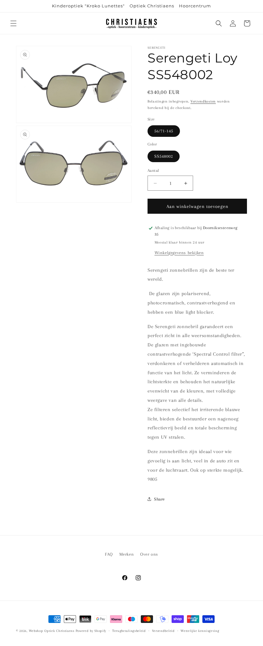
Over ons (149, 554)
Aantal (153, 170)
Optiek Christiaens (152, 5)
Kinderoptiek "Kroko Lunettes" (88, 5)
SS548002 (163, 156)
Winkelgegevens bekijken (179, 252)
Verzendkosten (203, 101)
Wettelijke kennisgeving (200, 631)
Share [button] (159, 499)
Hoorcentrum (195, 5)
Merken (126, 554)
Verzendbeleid (163, 631)
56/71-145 (163, 130)
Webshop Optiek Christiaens (51, 631)
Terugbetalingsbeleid (129, 631)
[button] (13, 23)
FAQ (109, 554)
